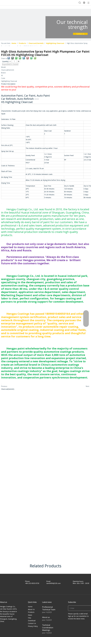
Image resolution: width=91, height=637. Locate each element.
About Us (31, 609)
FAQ (29, 618)
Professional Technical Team (48, 608)
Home (30, 607)
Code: (3, 78)
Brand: (3, 73)
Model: (3, 67)
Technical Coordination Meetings (47, 627)
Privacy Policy (33, 626)
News (30, 615)
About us (46, 617)
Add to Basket (13, 64)
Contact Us (80, 34)
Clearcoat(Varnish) (7, 389)
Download (31, 621)
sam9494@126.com (53, 583)
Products (31, 612)
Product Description (8, 84)
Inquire (4, 64)
